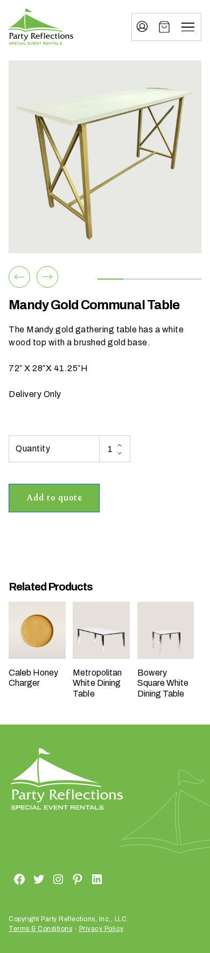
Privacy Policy (101, 929)
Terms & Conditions (40, 929)
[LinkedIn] (84, 879)
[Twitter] (25, 879)
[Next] (47, 277)
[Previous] (19, 277)
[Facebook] (6, 879)
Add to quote (54, 497)
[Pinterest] (64, 879)
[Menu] (188, 26)
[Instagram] (45, 879)
